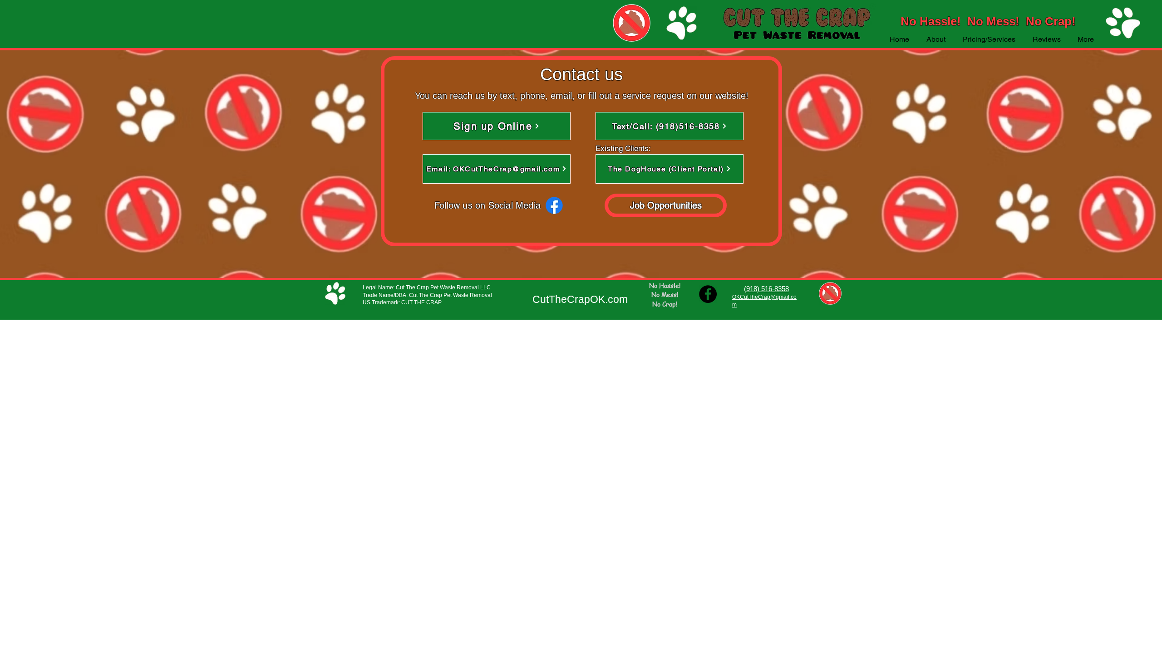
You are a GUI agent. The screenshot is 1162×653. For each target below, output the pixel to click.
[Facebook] (554, 205)
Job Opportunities (667, 205)
